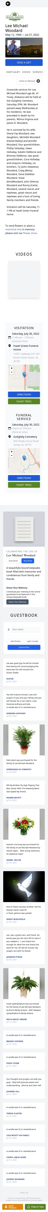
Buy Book (28, 560)
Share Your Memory (17, 602)
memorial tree (13, 229)
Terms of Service (31, 1200)
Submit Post (24, 647)
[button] (24, 374)
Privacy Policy (16, 1200)
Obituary (13, 72)
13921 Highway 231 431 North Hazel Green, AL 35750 (26, 357)
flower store (30, 233)
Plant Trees (24, 401)
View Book (13, 560)
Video (26, 72)
